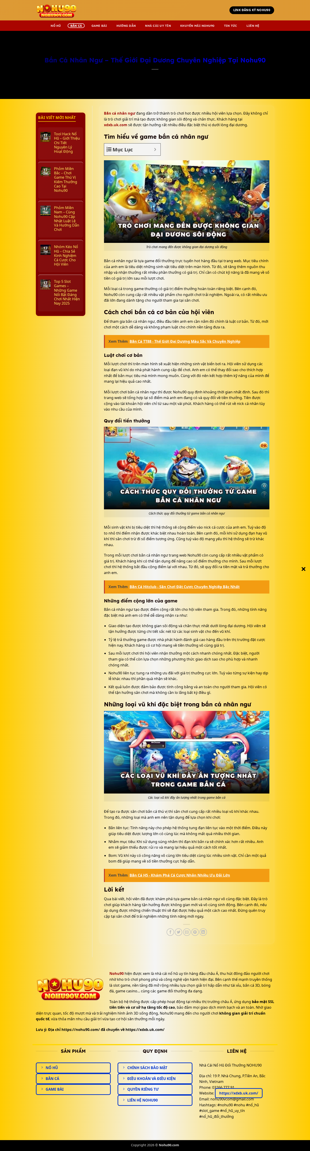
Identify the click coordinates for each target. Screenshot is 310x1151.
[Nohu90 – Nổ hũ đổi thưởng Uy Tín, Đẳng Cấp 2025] (58, 10)
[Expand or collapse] (155, 149)
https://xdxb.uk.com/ (238, 1093)
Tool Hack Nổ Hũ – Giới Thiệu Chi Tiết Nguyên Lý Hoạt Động (67, 143)
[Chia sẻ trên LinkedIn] (203, 932)
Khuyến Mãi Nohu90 (197, 25)
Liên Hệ (252, 25)
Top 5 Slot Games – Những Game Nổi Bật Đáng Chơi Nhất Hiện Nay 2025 (67, 292)
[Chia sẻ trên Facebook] (170, 932)
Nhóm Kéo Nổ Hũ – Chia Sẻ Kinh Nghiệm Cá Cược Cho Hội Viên (66, 255)
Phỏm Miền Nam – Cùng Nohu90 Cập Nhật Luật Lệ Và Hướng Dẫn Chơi (66, 219)
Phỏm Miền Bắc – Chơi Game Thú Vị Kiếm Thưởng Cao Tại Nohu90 (65, 180)
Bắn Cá (76, 25)
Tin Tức (230, 25)
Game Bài (99, 25)
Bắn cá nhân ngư (119, 113)
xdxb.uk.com (115, 124)
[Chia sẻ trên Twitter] (178, 932)
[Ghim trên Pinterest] (195, 932)
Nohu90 (116, 973)
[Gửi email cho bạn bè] (187, 932)
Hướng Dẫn (126, 25)
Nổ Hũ (56, 25)
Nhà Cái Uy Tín (158, 25)
